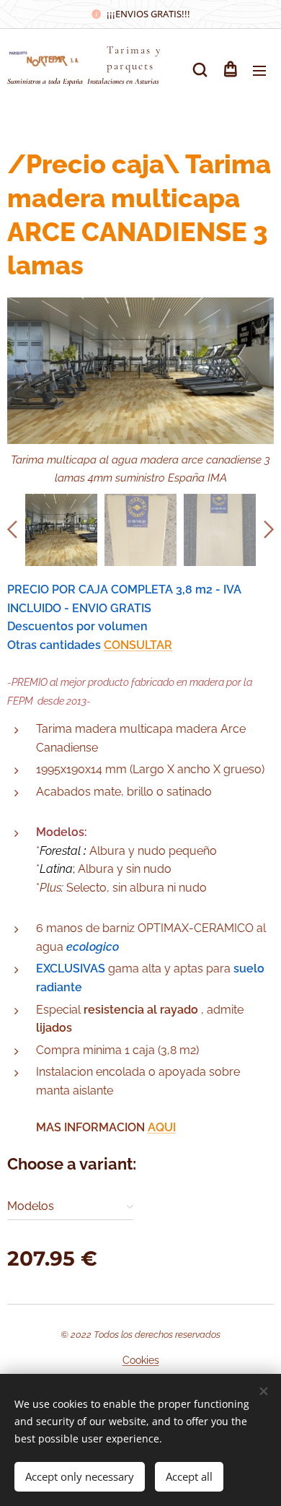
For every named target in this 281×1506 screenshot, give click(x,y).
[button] (199, 70)
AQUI (162, 1127)
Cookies (140, 1360)
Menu (259, 70)
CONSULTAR (138, 645)
